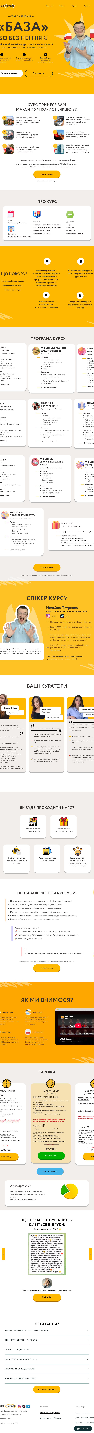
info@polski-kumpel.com (50, 1412)
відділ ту (28, 1199)
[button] (47, 1254)
